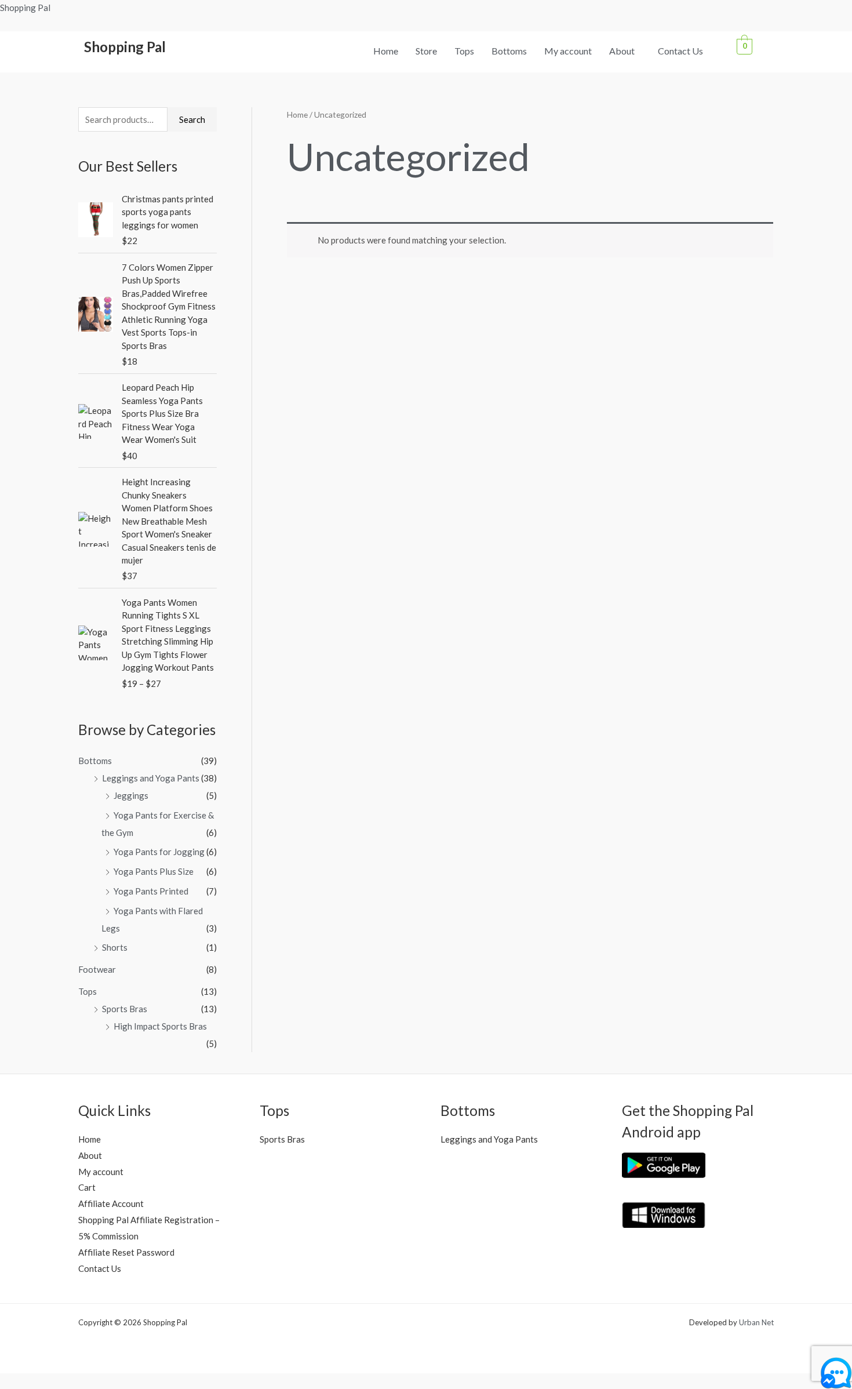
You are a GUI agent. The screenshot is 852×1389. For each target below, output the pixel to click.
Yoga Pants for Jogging (159, 851)
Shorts (115, 947)
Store (426, 50)
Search (192, 119)
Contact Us (680, 50)
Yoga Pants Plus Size (154, 871)
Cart (87, 1187)
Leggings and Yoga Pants (150, 778)
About (622, 50)
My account (568, 50)
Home (385, 50)
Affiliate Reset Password (126, 1252)
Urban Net (756, 1322)
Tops (464, 50)
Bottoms (509, 50)
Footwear (97, 969)
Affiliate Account (111, 1203)
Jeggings (131, 795)
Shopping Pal (25, 7)
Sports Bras (124, 1008)
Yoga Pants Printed (151, 891)
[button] (624, 51)
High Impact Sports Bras (160, 1026)
